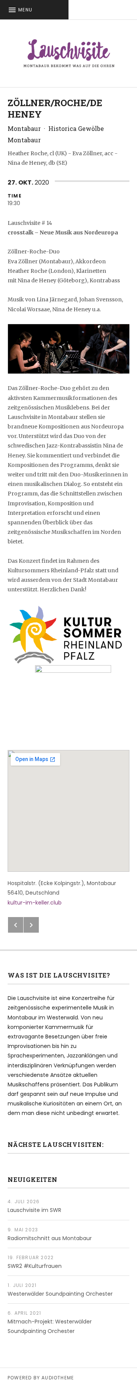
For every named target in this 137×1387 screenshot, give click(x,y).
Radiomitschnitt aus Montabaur (50, 1238)
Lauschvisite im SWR (34, 1210)
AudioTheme (57, 1377)
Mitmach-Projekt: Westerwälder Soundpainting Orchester (50, 1326)
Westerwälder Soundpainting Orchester (60, 1294)
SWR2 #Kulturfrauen (35, 1266)
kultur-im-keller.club (35, 902)
